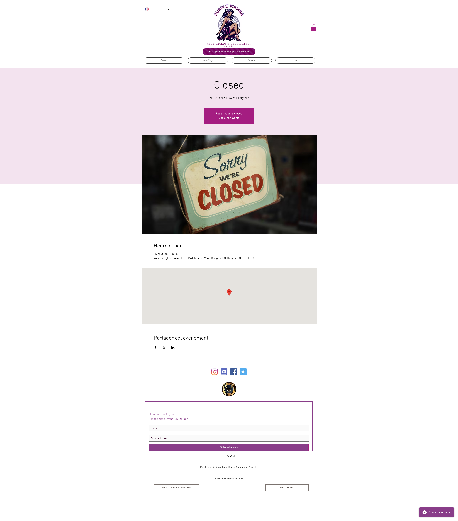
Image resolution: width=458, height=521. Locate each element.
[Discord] (224, 371)
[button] (313, 27)
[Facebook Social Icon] (233, 371)
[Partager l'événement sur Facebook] (155, 347)
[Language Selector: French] (157, 9)
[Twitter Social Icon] (243, 371)
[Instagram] (214, 371)
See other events (229, 118)
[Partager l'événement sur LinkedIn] (173, 347)
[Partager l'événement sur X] (164, 347)
